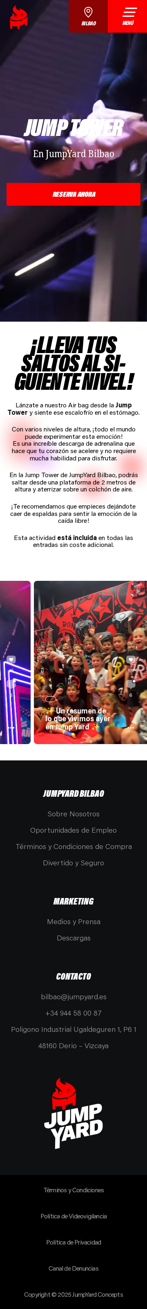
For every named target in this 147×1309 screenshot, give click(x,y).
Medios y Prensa (73, 921)
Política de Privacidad (73, 1242)
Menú (127, 23)
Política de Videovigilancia (73, 1215)
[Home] (19, 17)
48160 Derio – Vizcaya (73, 1045)
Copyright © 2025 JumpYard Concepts (73, 1294)
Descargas (74, 937)
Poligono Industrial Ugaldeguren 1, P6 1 (73, 1029)
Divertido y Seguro (73, 862)
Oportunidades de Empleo (73, 830)
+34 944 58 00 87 (73, 1013)
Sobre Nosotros (73, 813)
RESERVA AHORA (73, 194)
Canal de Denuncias (73, 1268)
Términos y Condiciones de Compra (74, 846)
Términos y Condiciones (73, 1189)
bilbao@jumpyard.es (74, 996)
